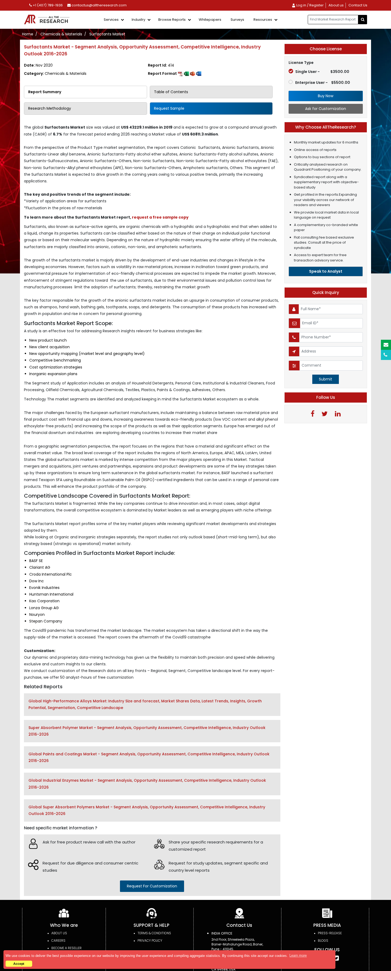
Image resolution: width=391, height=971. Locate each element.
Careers (58, 940)
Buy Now (325, 96)
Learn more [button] (298, 955)
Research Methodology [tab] (49, 108)
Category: (55, 73)
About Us (59, 933)
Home (27, 34)
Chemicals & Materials (61, 34)
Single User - (322, 71)
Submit (325, 379)
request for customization (152, 886)
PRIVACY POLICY (150, 940)
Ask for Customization (325, 108)
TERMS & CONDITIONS (154, 933)
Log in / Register (310, 5)
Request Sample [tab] (169, 108)
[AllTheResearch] (48, 20)
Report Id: (161, 65)
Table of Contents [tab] (171, 92)
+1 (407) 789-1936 (47, 5)
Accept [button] (18, 963)
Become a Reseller (66, 948)
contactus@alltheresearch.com (99, 5)
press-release (330, 933)
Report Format (163, 73)
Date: (38, 65)
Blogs (323, 940)
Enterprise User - (322, 82)
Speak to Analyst (325, 271)
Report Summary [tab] (44, 92)
